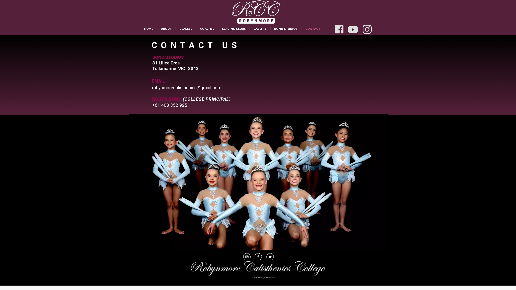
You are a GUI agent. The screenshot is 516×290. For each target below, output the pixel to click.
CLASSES (186, 29)
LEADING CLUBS (234, 29)
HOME (148, 29)
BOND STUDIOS (286, 29)
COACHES (207, 29)
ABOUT (166, 29)
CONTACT (312, 29)
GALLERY (260, 29)
